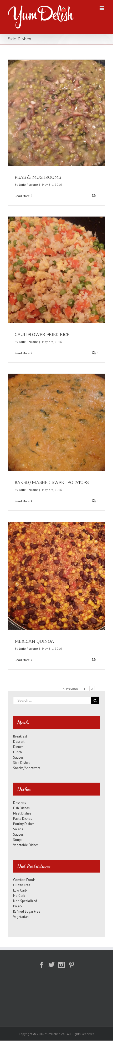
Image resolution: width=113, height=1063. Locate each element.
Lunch (17, 752)
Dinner (18, 747)
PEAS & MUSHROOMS (38, 177)
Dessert (18, 741)
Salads (18, 829)
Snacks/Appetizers (26, 768)
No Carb (19, 895)
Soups (17, 839)
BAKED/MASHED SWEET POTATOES (52, 482)
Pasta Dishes (22, 818)
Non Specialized (25, 901)
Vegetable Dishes (26, 845)
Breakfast (20, 736)
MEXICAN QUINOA (34, 641)
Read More (22, 196)
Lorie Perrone (28, 184)
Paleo (17, 906)
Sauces (18, 757)
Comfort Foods (24, 880)
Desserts (19, 803)
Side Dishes (21, 762)
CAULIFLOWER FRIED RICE (42, 334)
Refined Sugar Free (26, 911)
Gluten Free (21, 885)
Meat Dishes (22, 813)
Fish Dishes (21, 808)
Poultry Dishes (23, 824)
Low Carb (20, 890)
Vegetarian (21, 916)
